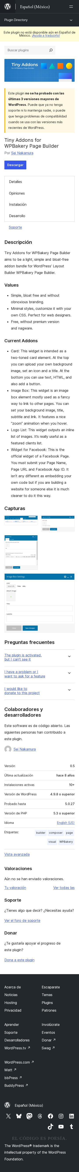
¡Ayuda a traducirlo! (46, 35)
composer (56, 832)
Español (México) (29, 1105)
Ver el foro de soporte (22, 920)
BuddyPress (16, 1085)
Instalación (18, 204)
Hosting (10, 1002)
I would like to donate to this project (22, 691)
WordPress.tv (17, 1048)
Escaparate (51, 987)
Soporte (15, 227)
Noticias (11, 995)
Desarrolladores (17, 1040)
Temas (47, 995)
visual (52, 841)
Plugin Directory (16, 20)
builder (40, 832)
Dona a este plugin (19, 960)
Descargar (15, 165)
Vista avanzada (17, 854)
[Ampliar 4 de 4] (68, 579)
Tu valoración (15, 887)
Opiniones (17, 193)
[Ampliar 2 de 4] (68, 521)
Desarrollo (17, 216)
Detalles (15, 181)
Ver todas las (64, 887)
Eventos (48, 1032)
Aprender (11, 1024)
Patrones (49, 1010)
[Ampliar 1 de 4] (32, 521)
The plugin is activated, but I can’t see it (23, 657)
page (69, 832)
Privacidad (13, 1010)
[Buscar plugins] (51, 50)
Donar (49, 1040)
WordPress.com (19, 1062)
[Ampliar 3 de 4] (32, 541)
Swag (48, 1048)
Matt (10, 1070)
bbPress (13, 1078)
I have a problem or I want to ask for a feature (24, 674)
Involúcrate (51, 1024)
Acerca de (12, 987)
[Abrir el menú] (72, 6)
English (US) (66, 822)
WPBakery (66, 841)
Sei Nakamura (22, 153)
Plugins (47, 1002)
